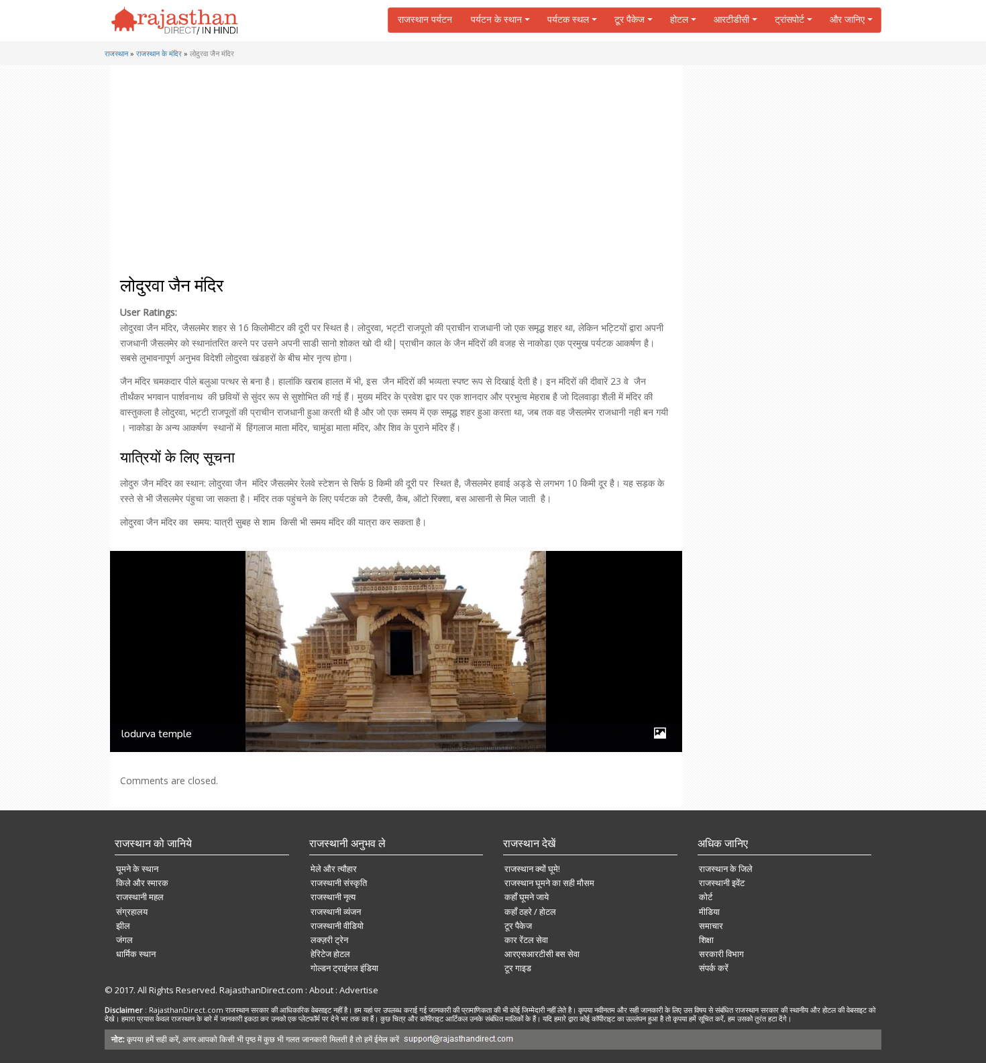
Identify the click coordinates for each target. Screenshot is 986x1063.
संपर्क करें (713, 968)
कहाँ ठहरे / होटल (530, 911)
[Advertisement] (393, 175)
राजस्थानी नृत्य (333, 897)
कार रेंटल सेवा (526, 940)
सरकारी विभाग (721, 954)
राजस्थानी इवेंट (722, 883)
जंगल (124, 940)
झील (123, 926)
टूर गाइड (517, 968)
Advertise (358, 990)
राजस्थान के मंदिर (159, 53)
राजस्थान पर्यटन (425, 19)
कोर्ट (705, 897)
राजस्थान (116, 53)
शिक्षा (706, 940)
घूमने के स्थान (137, 869)
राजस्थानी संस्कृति (339, 883)
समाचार (711, 926)
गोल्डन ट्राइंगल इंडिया (344, 968)
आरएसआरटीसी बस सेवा (542, 954)
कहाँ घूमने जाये (526, 897)
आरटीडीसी (731, 19)
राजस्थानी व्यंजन (336, 911)
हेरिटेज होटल (330, 954)
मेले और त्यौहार (334, 869)
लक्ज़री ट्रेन (329, 940)
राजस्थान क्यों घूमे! (532, 869)
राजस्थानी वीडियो (337, 926)
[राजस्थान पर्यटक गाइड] (175, 21)
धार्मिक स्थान (136, 954)
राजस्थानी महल (140, 897)
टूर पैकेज (518, 926)
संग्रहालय (132, 911)
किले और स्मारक (142, 883)
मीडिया (709, 911)
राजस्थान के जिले (726, 869)
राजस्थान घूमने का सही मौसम (549, 883)
